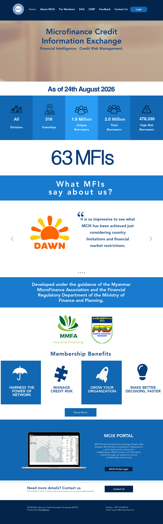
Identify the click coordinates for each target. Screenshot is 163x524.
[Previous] (12, 239)
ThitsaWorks (43, 510)
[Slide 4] (84, 272)
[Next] (151, 239)
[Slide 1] (78, 272)
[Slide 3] (82, 272)
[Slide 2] (80, 272)
